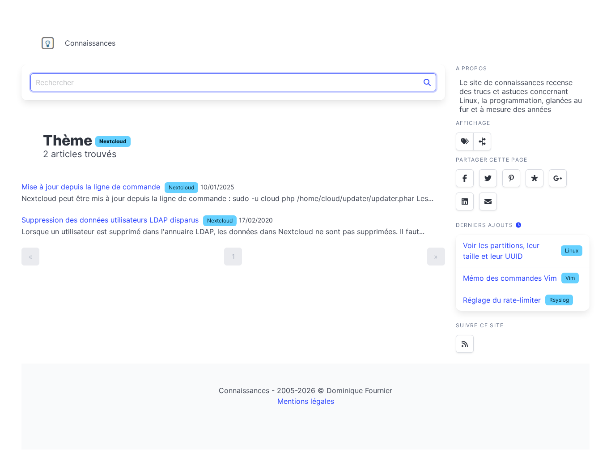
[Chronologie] (482, 141)
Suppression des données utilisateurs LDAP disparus (110, 219)
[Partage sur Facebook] (465, 178)
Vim (570, 277)
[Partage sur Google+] (558, 178)
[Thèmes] (465, 141)
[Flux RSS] (465, 344)
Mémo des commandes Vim (510, 278)
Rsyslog (559, 299)
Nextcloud (113, 141)
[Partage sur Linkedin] (465, 201)
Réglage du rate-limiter (502, 299)
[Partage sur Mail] (488, 201)
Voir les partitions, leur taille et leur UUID (501, 251)
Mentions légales (305, 401)
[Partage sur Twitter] (488, 178)
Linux (571, 250)
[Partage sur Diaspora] (534, 178)
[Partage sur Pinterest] (511, 178)
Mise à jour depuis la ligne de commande (90, 186)
